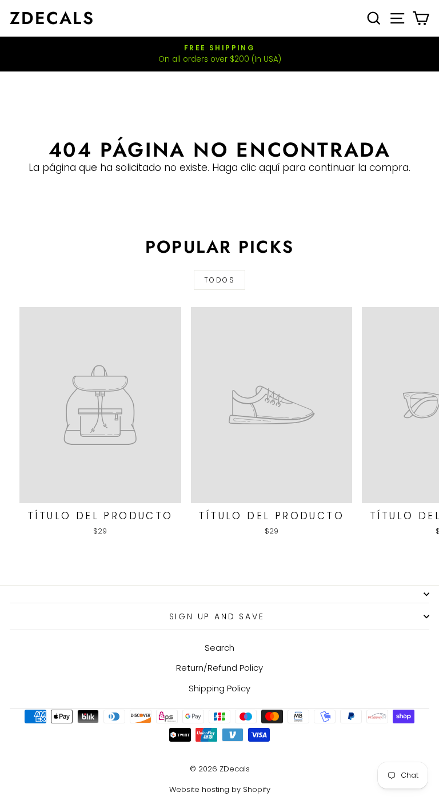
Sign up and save (217, 616)
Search (219, 648)
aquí (269, 167)
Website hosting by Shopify (219, 789)
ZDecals (52, 18)
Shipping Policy (219, 688)
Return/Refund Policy (219, 668)
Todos (219, 280)
